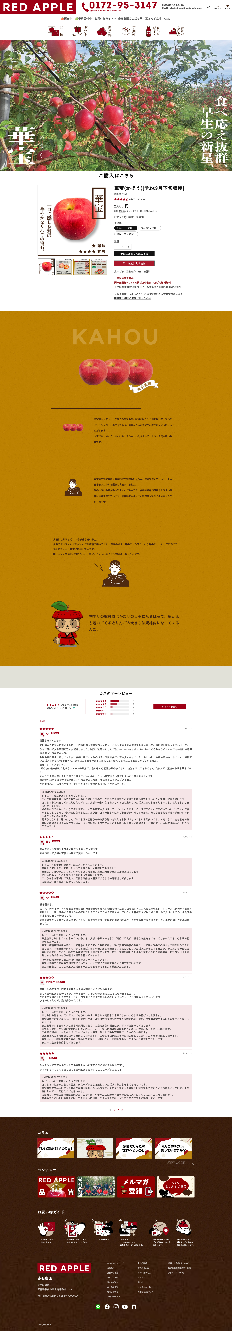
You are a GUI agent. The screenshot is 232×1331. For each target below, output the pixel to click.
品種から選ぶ (112, 1272)
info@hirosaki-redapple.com (185, 8)
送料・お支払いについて (178, 1263)
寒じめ (140, 1282)
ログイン (217, 7)
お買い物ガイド (113, 1296)
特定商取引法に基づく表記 (179, 1267)
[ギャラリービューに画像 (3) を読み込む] (81, 267)
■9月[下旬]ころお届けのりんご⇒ (132, 298)
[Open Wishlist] (208, 7)
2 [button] (114, 1109)
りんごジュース (144, 1286)
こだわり (111, 1267)
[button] (105, 18)
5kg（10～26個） (150, 228)
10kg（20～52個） (126, 234)
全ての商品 (142, 1263)
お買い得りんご (144, 1272)
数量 (116, 241)
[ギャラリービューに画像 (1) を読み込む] (46, 267)
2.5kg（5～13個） (126, 228)
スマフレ (141, 1277)
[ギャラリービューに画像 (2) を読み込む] (64, 267)
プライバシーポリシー (177, 1272)
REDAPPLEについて (115, 1263)
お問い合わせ (112, 1291)
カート (227, 7)
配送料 (122, 211)
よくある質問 (112, 1286)
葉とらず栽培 (112, 1282)
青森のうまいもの (145, 1291)
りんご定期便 (112, 1277)
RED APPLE (47, 1325)
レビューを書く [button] (169, 706)
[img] (47, 728)
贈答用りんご (143, 1267)
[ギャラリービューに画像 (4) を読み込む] (99, 267)
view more (176, 1162)
